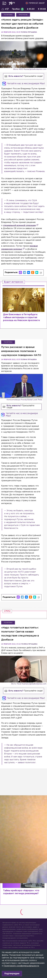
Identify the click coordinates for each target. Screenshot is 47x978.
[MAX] (20, 272)
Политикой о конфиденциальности (21, 966)
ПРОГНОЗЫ (23, 14)
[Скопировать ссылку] (40, 272)
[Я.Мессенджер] (36, 272)
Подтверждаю (11, 973)
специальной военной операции (19, 225)
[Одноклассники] (32, 272)
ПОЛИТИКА (8, 14)
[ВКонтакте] (28, 272)
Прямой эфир (37, 3)
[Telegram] (24, 272)
